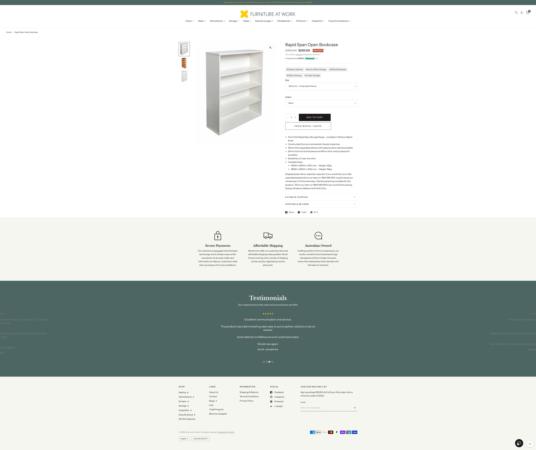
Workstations (185, 396)
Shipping (299, 54)
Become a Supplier (218, 413)
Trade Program (216, 409)
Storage (233, 21)
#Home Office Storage (316, 69)
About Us (213, 392)
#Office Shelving (294, 75)
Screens (182, 401)
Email (303, 402)
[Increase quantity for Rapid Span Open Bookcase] (295, 117)
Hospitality (184, 410)
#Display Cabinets (295, 69)
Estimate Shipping (296, 197)
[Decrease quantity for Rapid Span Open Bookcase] (287, 117)
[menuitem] (189, 21)
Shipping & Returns (297, 204)
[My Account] (521, 12)
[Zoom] (270, 47)
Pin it (316, 212)
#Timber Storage (312, 75)
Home (8, 32)
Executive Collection (339, 21)
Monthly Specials (187, 419)
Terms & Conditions (249, 396)
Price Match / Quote (308, 126)
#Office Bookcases (337, 69)
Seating (182, 392)
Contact (213, 396)
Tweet (303, 212)
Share (291, 212)
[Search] (516, 12)
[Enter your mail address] (354, 407)
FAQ (211, 405)
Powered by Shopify (225, 432)
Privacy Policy (246, 400)
